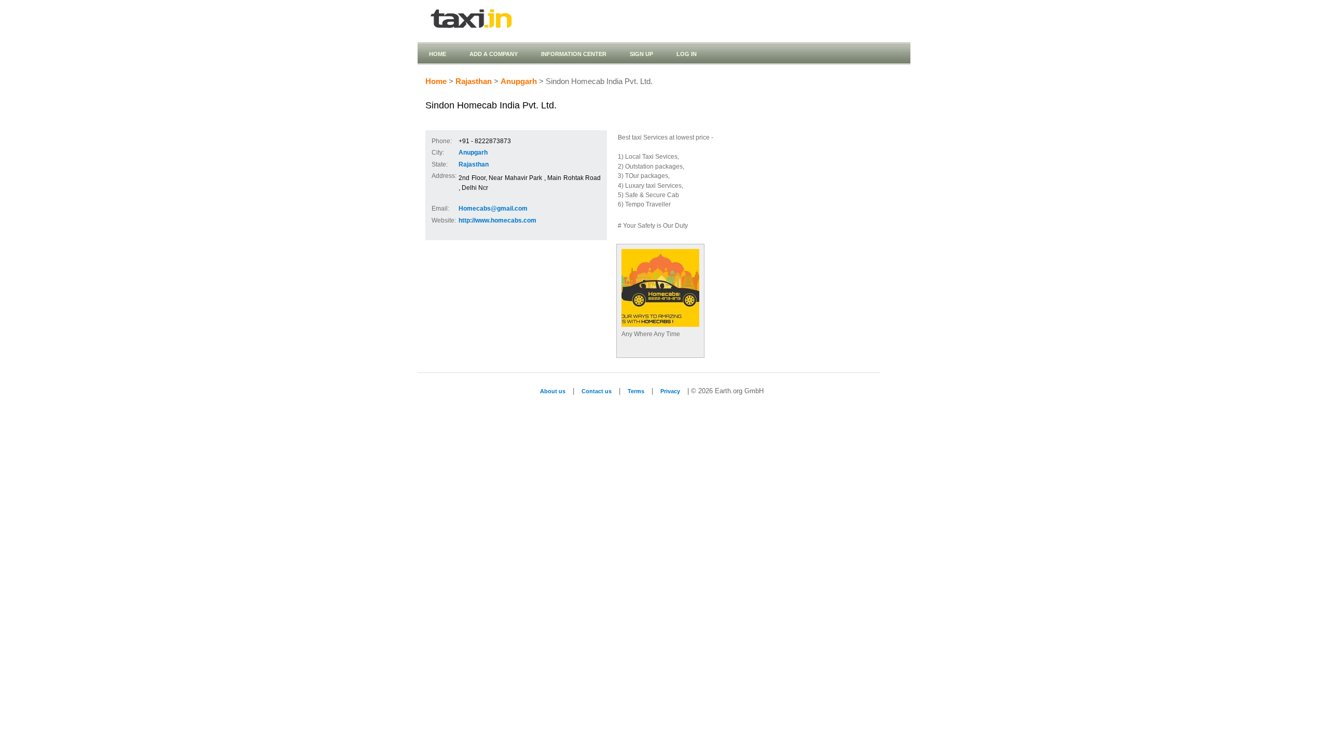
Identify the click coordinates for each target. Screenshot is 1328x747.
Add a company (493, 54)
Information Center (573, 54)
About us (552, 391)
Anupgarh (519, 81)
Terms (636, 391)
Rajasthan (473, 81)
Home (437, 54)
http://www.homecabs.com (497, 220)
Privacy (670, 391)
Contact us (597, 391)
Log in (686, 54)
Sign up (641, 54)
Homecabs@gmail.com (493, 208)
